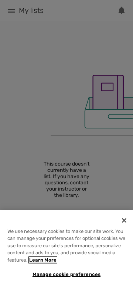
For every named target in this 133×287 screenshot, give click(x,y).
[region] (66, 248)
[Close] (124, 220)
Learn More (43, 260)
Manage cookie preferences (66, 274)
